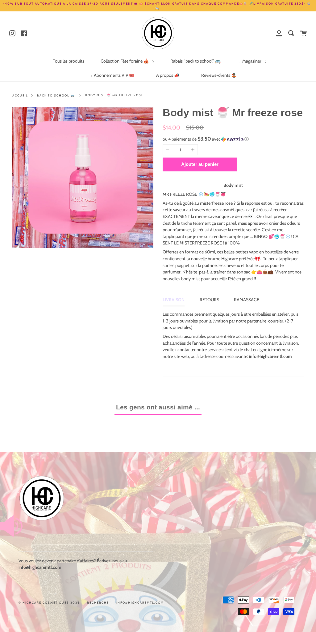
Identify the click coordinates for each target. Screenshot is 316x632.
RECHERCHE (98, 602)
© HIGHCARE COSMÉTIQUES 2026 (49, 602)
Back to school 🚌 (56, 95)
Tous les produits (68, 61)
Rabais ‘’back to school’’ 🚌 (195, 61)
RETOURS (209, 299)
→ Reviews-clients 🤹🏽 (216, 75)
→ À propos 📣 (165, 75)
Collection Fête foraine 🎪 (125, 61)
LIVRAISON (174, 299)
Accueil (20, 95)
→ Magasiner (249, 61)
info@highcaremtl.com (140, 602)
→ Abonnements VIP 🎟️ (112, 75)
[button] (233, 139)
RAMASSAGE (246, 299)
